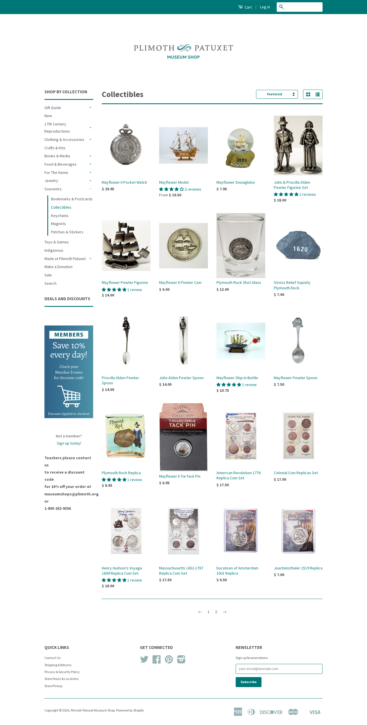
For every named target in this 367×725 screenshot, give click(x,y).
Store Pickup (53, 686)
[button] (172, 189)
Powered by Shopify (130, 710)
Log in (265, 6)
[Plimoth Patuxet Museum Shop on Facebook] (156, 661)
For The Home (56, 172)
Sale (48, 275)
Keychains (60, 215)
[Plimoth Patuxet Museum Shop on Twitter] (144, 661)
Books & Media (57, 155)
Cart (248, 7)
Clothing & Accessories (64, 139)
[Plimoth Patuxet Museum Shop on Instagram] (181, 661)
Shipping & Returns (57, 665)
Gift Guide (52, 107)
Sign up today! (69, 443)
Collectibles (61, 207)
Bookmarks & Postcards (72, 198)
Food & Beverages (60, 164)
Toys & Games (56, 242)
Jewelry (51, 180)
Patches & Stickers (67, 231)
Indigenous (53, 250)
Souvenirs (53, 188)
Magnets (58, 223)
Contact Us (52, 658)
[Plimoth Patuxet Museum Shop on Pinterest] (169, 661)
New (48, 115)
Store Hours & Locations (61, 678)
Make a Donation (58, 266)
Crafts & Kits (54, 147)
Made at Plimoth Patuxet (65, 258)
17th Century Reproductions (57, 127)
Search (50, 283)
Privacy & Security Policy (62, 672)
